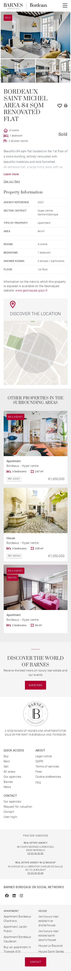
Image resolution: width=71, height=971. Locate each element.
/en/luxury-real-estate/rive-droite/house (48, 921)
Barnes (8, 782)
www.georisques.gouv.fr (31, 290)
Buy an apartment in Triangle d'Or (17, 949)
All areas (9, 771)
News (7, 787)
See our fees (12, 181)
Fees (39, 771)
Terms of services (47, 766)
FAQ (38, 782)
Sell (6, 766)
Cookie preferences (48, 776)
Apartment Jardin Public (15, 929)
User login (10, 817)
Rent (7, 761)
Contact (35, 961)
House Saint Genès (51, 951)
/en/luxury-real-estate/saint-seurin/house (48, 935)
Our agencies (12, 776)
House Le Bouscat (50, 945)
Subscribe (36, 685)
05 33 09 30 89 (35, 853)
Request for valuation (18, 806)
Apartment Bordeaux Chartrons (17, 919)
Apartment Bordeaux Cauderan (17, 939)
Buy (6, 756)
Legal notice (44, 756)
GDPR (39, 761)
